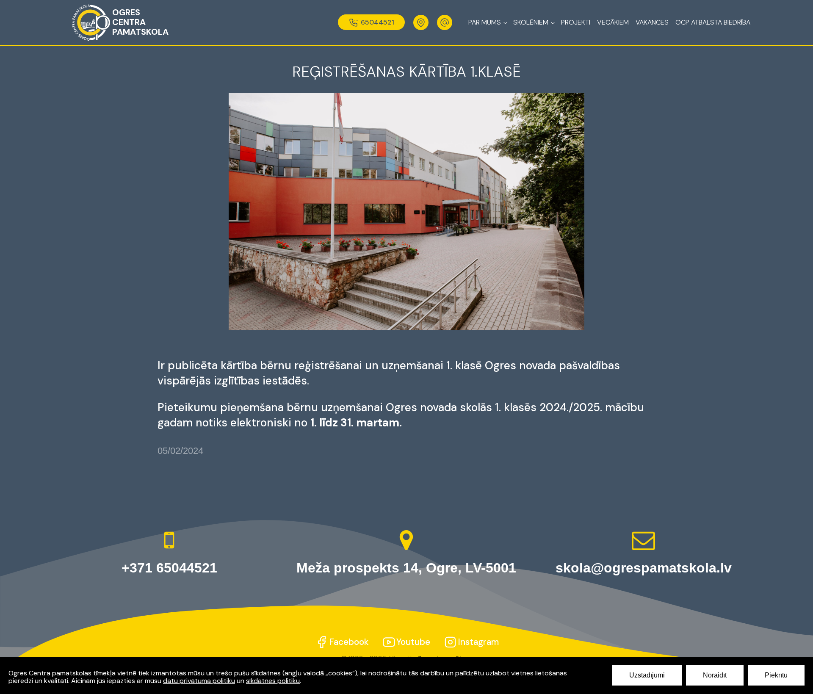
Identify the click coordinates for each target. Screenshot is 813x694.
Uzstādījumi (647, 675)
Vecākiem (613, 22)
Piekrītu (776, 675)
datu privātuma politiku (199, 680)
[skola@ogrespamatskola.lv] (444, 22)
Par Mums (484, 22)
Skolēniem (530, 22)
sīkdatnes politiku (273, 680)
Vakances (652, 22)
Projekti (575, 22)
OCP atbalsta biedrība (712, 22)
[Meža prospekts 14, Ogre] (421, 22)
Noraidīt (715, 675)
